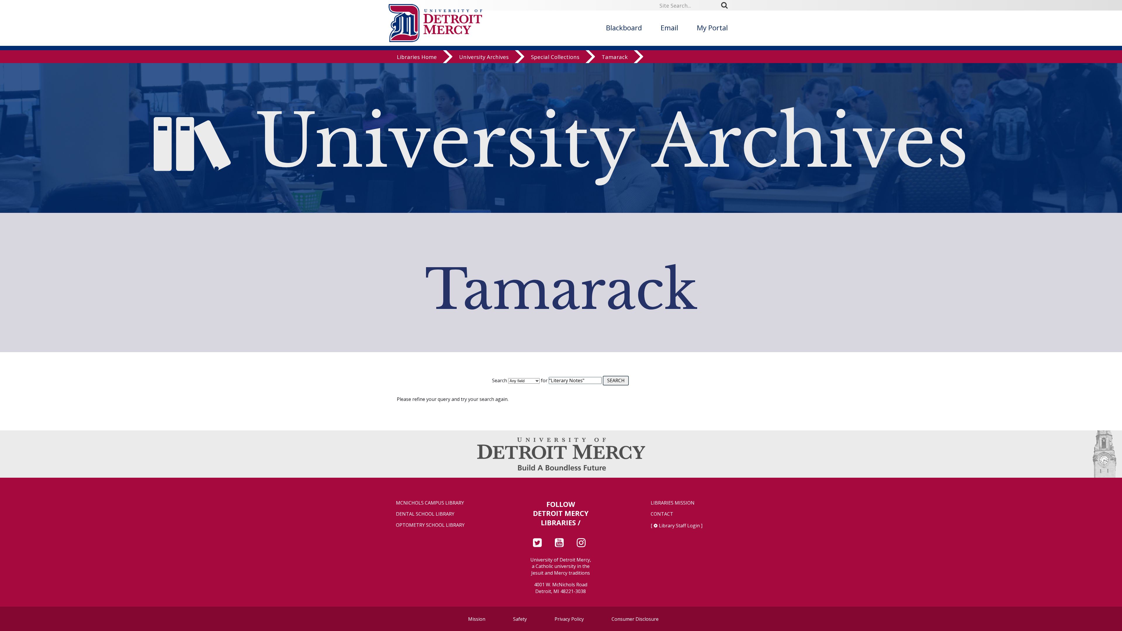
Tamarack (615, 56)
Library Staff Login (679, 525)
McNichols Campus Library (430, 503)
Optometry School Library (430, 525)
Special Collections (555, 56)
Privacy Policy (569, 619)
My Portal (712, 27)
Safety (520, 619)
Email (669, 27)
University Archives (484, 56)
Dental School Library (425, 514)
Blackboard (624, 27)
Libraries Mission (673, 503)
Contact (662, 514)
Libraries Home (417, 56)
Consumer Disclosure (635, 619)
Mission (476, 619)
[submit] (726, 5)
